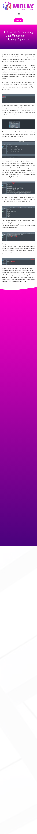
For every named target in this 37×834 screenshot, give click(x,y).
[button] (18, 14)
